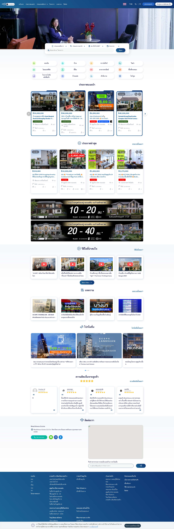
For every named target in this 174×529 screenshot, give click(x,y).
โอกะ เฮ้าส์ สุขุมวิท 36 (56, 499)
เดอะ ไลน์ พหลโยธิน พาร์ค (57, 479)
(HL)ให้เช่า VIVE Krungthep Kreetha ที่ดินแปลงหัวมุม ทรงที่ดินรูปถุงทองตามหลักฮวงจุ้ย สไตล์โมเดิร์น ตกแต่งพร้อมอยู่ (43, 176)
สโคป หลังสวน (54, 521)
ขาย (32, 479)
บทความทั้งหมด (137, 291)
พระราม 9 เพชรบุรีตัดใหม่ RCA (59, 508)
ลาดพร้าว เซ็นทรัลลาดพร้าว (58, 476)
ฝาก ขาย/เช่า (148, 4)
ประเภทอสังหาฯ (42, 4)
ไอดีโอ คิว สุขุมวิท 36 (55, 491)
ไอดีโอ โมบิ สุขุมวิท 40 (56, 504)
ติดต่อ (65, 4)
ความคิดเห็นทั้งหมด (136, 381)
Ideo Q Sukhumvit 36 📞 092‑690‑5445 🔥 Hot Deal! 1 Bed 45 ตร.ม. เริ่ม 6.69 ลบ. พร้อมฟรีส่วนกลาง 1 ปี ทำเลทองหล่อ (100, 117)
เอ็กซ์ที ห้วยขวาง (81, 491)
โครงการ (51, 4)
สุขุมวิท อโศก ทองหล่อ (56, 488)
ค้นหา (120, 50)
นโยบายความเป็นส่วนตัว (131, 480)
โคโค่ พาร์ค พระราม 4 (82, 511)
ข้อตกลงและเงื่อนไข (130, 476)
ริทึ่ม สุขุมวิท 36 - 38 (55, 494)
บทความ (59, 4)
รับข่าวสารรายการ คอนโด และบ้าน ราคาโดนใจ (103, 462)
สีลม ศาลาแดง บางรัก (83, 517)
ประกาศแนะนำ (30, 4)
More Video (85, 282)
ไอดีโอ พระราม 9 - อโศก (56, 514)
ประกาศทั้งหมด (137, 144)
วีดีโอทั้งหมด (138, 250)
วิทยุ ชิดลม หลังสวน (56, 517)
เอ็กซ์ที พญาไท (80, 479)
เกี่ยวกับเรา (127, 483)
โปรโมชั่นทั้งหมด (137, 328)
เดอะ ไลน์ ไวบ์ (54, 482)
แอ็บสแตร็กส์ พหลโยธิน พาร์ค (58, 484)
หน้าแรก (21, 4)
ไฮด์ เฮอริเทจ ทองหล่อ (56, 496)
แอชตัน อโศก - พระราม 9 (57, 511)
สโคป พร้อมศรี (54, 501)
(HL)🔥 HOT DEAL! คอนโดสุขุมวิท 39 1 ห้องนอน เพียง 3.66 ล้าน (101, 176)
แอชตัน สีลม (79, 521)
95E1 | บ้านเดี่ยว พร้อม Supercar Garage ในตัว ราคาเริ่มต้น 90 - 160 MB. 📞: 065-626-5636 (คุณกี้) (72, 117)
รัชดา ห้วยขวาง (81, 488)
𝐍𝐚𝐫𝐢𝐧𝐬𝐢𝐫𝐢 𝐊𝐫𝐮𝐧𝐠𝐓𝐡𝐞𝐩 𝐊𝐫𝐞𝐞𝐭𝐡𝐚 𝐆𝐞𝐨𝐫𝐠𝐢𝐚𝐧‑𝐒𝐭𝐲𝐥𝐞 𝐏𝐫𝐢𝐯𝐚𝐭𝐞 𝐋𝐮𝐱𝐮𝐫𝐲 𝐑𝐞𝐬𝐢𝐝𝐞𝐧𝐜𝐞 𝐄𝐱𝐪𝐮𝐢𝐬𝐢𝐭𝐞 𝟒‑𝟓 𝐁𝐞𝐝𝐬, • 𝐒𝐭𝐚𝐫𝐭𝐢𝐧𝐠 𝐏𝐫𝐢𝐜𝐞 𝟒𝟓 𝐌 (127, 117)
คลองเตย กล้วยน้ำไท (83, 508)
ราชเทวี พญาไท (81, 476)
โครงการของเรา (35, 493)
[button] (171, 29)
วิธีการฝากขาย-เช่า (129, 487)
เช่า (32, 482)
